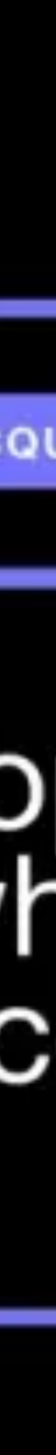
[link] (28, 1302)
